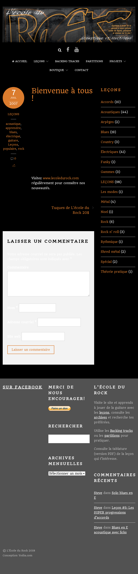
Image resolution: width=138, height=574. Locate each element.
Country (107, 142)
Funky (105, 162)
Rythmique (109, 242)
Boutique (57, 70)
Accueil (20, 61)
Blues (105, 132)
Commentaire (18, 267)
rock (21, 148)
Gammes (107, 172)
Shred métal (110, 251)
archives (100, 417)
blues (13, 132)
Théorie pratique (114, 271)
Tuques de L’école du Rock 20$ (70, 210)
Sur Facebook (22, 387)
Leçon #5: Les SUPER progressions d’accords (114, 512)
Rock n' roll (110, 232)
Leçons (13, 144)
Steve (98, 493)
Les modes (109, 192)
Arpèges (107, 122)
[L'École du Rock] (69, 40)
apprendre (13, 128)
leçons (104, 412)
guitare (13, 140)
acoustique (13, 124)
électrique (13, 136)
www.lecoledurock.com (61, 178)
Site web (13, 336)
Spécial (106, 262)
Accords (107, 102)
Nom (12, 308)
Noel (104, 212)
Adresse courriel (21, 322)
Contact (81, 70)
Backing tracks (67, 61)
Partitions (94, 61)
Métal (105, 202)
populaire (9, 148)
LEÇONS (39, 61)
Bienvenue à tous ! (62, 94)
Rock (104, 222)
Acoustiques (110, 112)
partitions (112, 435)
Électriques (109, 152)
